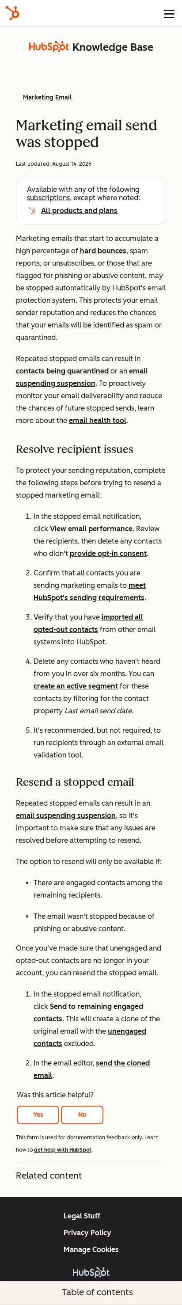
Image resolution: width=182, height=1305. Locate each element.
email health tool (97, 420)
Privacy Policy (87, 1233)
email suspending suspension (66, 815)
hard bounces (103, 251)
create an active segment (76, 686)
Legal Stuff (82, 1216)
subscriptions (48, 198)
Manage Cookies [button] (91, 1249)
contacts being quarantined (62, 371)
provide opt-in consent (108, 553)
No (82, 1115)
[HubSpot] (12, 13)
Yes (38, 1115)
